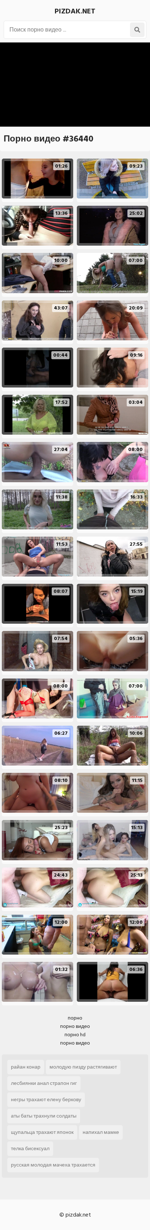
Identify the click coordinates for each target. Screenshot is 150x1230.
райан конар (25, 1067)
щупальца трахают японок (42, 1132)
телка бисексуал (30, 1148)
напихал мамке (101, 1132)
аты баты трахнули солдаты (43, 1116)
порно (75, 1018)
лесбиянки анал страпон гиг (44, 1083)
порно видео (75, 1026)
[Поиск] (137, 29)
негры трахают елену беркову (46, 1099)
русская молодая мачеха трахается (53, 1165)
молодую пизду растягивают (83, 1067)
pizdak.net (75, 11)
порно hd (75, 1034)
